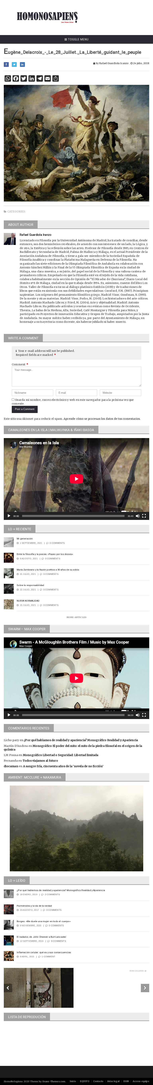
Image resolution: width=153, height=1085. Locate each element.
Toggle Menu (78, 39)
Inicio (73, 1081)
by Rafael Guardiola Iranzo (111, 63)
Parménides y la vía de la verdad (34, 906)
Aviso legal (113, 1081)
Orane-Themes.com (53, 1081)
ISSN (126, 1081)
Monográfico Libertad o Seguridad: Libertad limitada (60, 755)
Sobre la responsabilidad (30, 585)
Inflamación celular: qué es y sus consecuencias (44, 952)
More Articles (76, 617)
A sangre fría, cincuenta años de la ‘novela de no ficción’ (63, 766)
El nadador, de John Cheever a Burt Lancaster (41, 937)
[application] (76, 479)
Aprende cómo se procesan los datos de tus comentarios (102, 419)
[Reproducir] (9, 516)
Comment (20, 364)
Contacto (98, 1081)
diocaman (11, 766)
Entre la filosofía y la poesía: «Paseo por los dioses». (45, 554)
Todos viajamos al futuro (40, 760)
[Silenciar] (138, 516)
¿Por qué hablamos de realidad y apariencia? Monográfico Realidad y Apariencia (81, 740)
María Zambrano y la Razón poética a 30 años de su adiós (48, 569)
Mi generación (25, 538)
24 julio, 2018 (140, 63)
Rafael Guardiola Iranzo (35, 235)
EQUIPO (84, 1081)
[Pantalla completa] (144, 516)
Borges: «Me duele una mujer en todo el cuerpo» (44, 921)
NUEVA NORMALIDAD (28, 601)
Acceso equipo (141, 1081)
